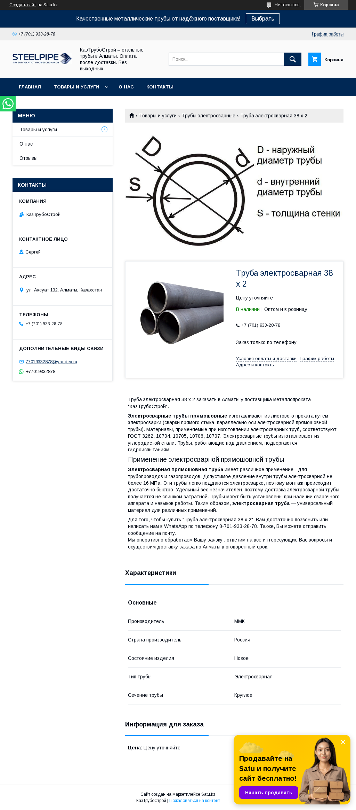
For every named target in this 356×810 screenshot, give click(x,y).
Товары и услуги (76, 86)
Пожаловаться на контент (194, 800)
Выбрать (262, 19)
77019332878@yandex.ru (51, 361)
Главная (30, 86)
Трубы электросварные (208, 115)
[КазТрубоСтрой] (42, 62)
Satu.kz (208, 794)
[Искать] (292, 59)
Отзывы (28, 158)
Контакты (159, 86)
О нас (126, 86)
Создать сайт (22, 4)
